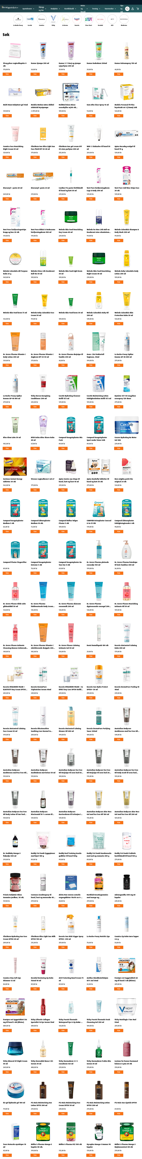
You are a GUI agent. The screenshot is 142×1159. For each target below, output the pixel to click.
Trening (95, 9)
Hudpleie (54, 9)
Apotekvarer (27, 9)
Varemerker (109, 9)
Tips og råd (121, 8)
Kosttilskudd (69, 9)
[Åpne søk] (127, 9)
